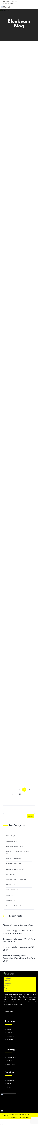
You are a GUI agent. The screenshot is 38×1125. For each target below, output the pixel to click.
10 (20, 794)
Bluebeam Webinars (13, 869)
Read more (9, 113)
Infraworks (11, 890)
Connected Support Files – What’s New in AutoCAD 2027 (18, 932)
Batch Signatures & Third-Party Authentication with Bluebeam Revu (19, 303)
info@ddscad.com (9, 1)
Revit (8, 895)
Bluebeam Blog (11, 63)
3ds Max (9, 836)
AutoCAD (9, 841)
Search (30, 816)
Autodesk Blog (12, 846)
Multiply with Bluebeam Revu (18, 85)
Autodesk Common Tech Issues (18, 851)
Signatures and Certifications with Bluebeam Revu (18, 378)
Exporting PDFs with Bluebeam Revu (18, 673)
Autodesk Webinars (13, 858)
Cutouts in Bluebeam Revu (16, 230)
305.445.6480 (8, 4)
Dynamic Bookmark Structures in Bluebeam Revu (18, 156)
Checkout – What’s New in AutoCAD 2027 (18, 949)
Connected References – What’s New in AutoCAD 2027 (19, 940)
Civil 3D (9, 874)
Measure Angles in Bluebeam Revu (18, 925)
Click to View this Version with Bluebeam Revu (18, 602)
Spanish (9, 900)
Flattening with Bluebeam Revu (19, 526)
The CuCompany (24, 1117)
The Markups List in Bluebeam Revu (18, 746)
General (9, 885)
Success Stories (12, 905)
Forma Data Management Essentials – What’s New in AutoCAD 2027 (19, 958)
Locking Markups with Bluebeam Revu (15, 454)
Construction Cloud (14, 879)
